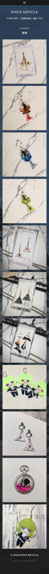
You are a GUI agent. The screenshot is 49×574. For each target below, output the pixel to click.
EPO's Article (24, 12)
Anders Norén (29, 561)
